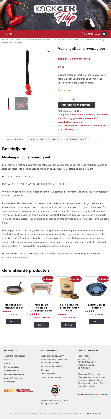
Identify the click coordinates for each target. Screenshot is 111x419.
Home (5, 39)
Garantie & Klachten (13, 378)
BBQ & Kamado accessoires (44, 39)
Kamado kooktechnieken (52, 366)
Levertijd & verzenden (14, 374)
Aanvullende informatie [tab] (44, 139)
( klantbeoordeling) (80, 58)
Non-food (25, 39)
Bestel (13, 322)
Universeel (89, 39)
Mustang (69, 129)
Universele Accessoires (70, 39)
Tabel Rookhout (48, 373)
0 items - (93, 33)
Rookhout (45, 370)
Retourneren (9, 382)
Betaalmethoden (11, 370)
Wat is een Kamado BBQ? (52, 356)
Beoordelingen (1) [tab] (76, 139)
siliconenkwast (71, 125)
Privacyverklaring (12, 367)
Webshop (14, 39)
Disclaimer (8, 359)
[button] (7, 34)
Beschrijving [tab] (15, 139)
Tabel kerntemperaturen (52, 377)
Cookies (7, 363)
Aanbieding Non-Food (82, 114)
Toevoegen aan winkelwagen (76, 105)
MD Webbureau (94, 413)
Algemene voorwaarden (14, 356)
